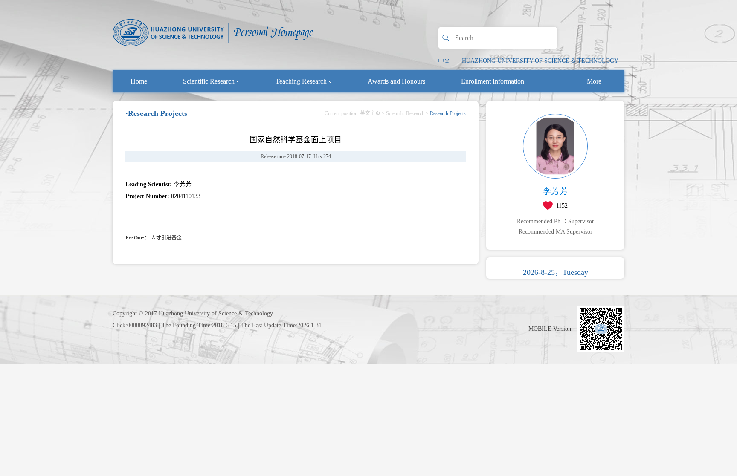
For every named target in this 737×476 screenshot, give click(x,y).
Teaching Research (301, 81)
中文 (444, 61)
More (594, 81)
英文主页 (370, 113)
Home (139, 81)
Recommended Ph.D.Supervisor (555, 221)
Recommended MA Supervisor (555, 231)
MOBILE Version (549, 329)
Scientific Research (209, 81)
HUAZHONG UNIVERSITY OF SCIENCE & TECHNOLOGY (540, 61)
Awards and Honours (396, 81)
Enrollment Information (492, 81)
